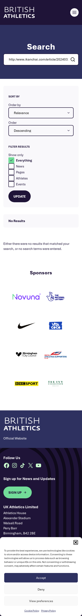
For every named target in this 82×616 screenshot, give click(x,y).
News (20, 166)
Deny (41, 589)
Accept (41, 578)
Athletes (22, 178)
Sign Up (15, 492)
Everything (24, 160)
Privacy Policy (48, 610)
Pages (20, 172)
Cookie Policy (31, 610)
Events (21, 184)
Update (19, 196)
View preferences (41, 601)
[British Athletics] (19, 12)
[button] (76, 542)
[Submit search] (73, 59)
